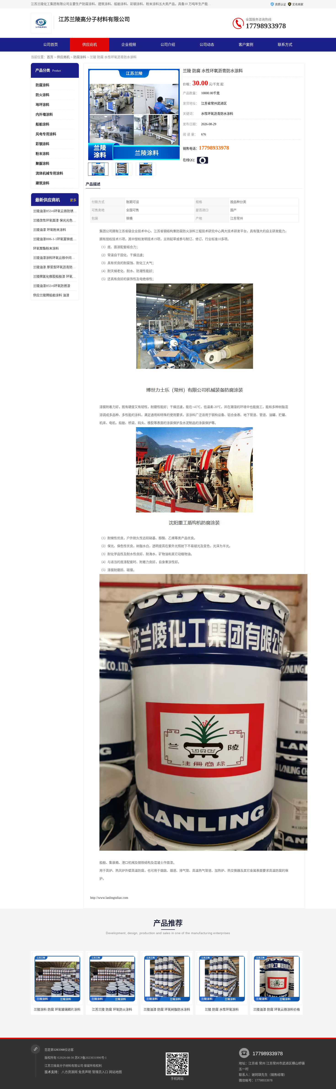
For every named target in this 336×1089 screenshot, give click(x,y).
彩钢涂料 (42, 144)
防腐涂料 (79, 57)
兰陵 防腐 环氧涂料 (276, 1009)
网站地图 (115, 1072)
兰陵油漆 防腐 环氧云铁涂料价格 (221, 1009)
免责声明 (84, 1072)
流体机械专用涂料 (49, 173)
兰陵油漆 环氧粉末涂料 (49, 229)
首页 (50, 57)
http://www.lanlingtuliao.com (109, 897)
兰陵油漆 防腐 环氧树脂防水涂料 (112, 1009)
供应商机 (89, 45)
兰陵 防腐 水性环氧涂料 (167, 1009)
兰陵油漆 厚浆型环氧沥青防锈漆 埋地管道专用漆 (55, 267)
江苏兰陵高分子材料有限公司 (64, 1065)
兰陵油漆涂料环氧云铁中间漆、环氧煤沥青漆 (55, 258)
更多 (73, 200)
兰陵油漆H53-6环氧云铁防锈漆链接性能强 (55, 211)
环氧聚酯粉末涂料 (46, 248)
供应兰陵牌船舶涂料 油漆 (51, 295)
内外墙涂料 (44, 114)
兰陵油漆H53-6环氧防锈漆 (51, 286)
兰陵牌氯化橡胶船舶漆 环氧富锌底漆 (55, 276)
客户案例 (246, 45)
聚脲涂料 (42, 163)
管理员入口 (100, 1072)
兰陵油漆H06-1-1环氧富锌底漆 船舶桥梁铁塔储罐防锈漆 (55, 239)
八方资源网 (69, 1072)
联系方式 (285, 45)
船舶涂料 (42, 124)
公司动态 (207, 45)
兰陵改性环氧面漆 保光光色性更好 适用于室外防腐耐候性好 (55, 220)
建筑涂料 (42, 183)
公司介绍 (167, 45)
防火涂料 (42, 95)
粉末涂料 (42, 154)
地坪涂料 (42, 105)
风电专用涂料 (46, 134)
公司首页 (50, 45)
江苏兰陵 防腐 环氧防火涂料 (57, 1009)
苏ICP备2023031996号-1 (91, 1057)
